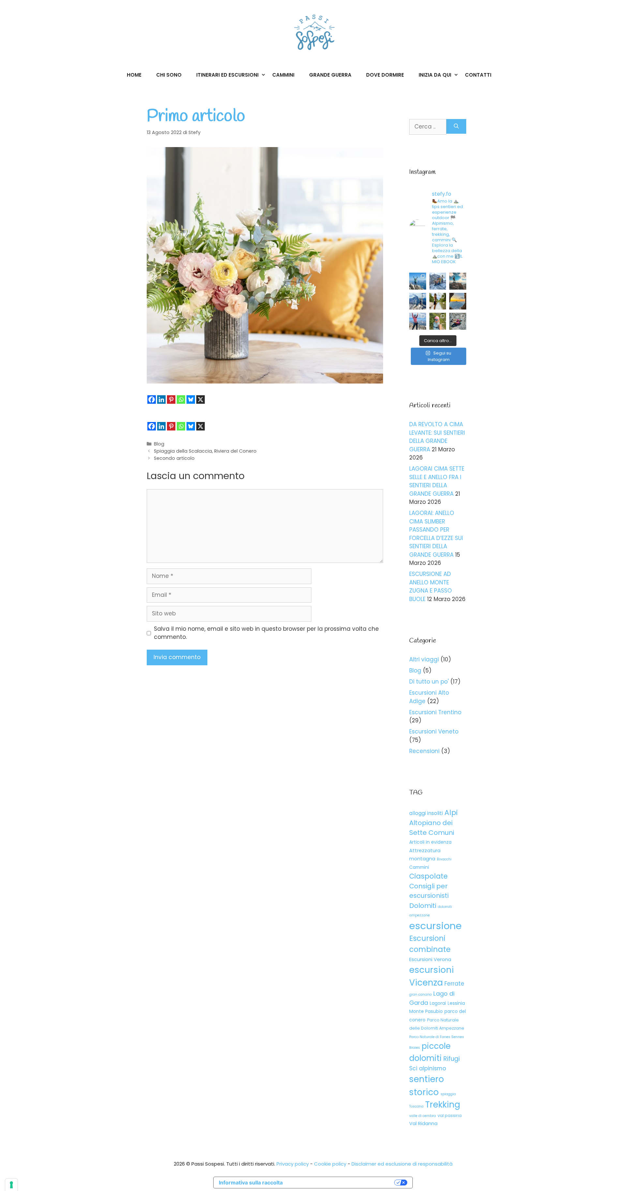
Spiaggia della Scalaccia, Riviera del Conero (205, 451)
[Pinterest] (171, 399)
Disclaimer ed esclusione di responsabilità (402, 1163)
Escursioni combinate (430, 944)
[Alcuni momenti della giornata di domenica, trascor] (457, 321)
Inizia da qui (435, 74)
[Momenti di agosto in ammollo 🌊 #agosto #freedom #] (437, 301)
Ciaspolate (428, 876)
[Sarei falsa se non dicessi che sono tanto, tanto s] (417, 281)
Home (134, 74)
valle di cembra (422, 1115)
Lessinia (456, 1003)
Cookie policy (330, 1163)
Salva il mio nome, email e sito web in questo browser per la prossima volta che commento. (266, 633)
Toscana (416, 1106)
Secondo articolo (174, 458)
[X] (200, 399)
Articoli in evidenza (430, 842)
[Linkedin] (161, 399)
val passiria (450, 1115)
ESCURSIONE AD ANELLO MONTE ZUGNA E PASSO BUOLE (430, 586)
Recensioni (424, 751)
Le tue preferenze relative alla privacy (341, 1182)
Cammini (283, 74)
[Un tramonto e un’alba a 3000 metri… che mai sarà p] (457, 281)
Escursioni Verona (430, 959)
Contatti (478, 74)
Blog (159, 444)
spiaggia (448, 1094)
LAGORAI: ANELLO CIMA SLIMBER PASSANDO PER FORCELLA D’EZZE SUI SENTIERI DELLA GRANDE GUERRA (436, 534)
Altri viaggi (424, 659)
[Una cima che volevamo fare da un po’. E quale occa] (417, 301)
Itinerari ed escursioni (227, 74)
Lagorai (438, 1003)
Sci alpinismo (427, 1068)
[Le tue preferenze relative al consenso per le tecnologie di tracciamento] (11, 1185)
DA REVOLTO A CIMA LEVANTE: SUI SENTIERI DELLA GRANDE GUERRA (437, 436)
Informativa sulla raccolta (251, 1182)
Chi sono (169, 74)
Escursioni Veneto (433, 731)
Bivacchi (444, 859)
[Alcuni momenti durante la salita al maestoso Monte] (417, 321)
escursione (435, 925)
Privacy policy (292, 1163)
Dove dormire (385, 74)
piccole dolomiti (430, 1052)
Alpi (451, 812)
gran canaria (420, 994)
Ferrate (454, 983)
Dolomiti (422, 905)
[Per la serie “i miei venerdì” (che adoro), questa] (437, 321)
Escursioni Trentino (435, 712)
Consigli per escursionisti (429, 891)
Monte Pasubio (426, 1011)
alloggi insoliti (426, 813)
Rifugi (451, 1058)
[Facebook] (151, 399)
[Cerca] (456, 126)
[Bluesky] (190, 399)
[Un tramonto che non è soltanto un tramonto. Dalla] (457, 301)
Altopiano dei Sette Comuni (431, 827)
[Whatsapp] (181, 399)
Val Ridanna (423, 1123)
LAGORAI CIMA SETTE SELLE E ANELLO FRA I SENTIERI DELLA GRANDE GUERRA (436, 481)
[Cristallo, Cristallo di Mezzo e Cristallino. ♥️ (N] (437, 281)
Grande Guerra (330, 74)
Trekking (442, 1104)
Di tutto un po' (429, 682)
